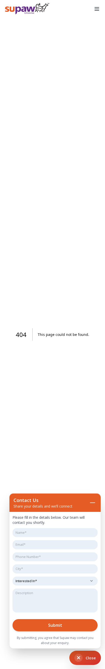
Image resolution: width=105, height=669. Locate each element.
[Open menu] (97, 9)
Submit (55, 625)
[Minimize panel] (92, 503)
